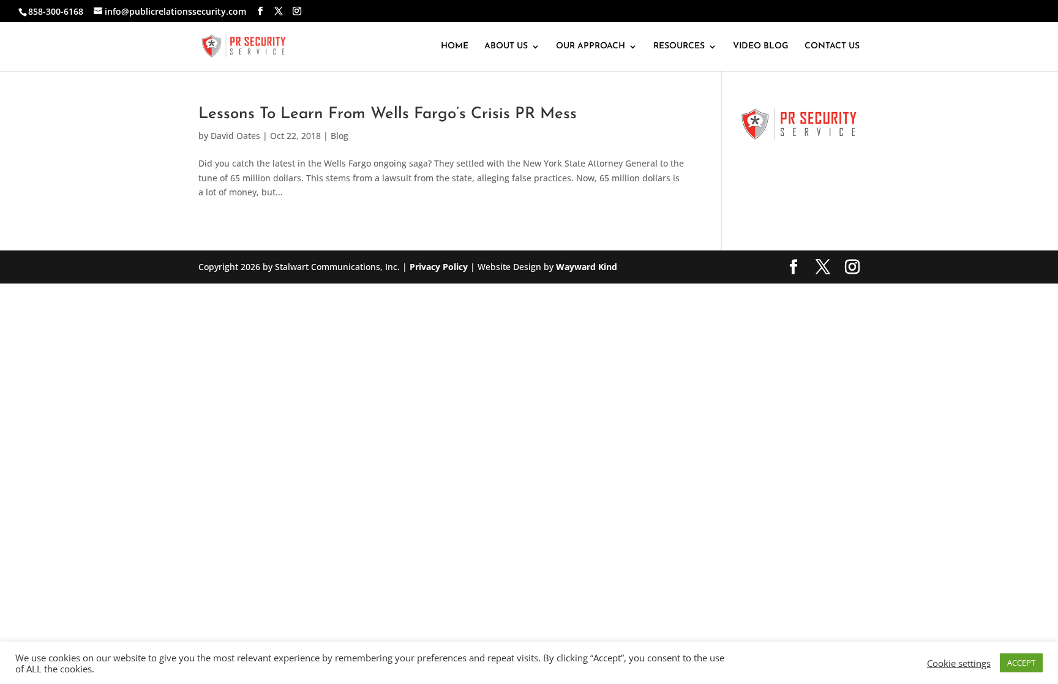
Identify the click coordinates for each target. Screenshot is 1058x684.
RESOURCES (679, 46)
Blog (339, 135)
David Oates (235, 135)
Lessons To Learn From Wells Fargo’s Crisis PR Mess (387, 114)
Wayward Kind (586, 266)
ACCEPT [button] (1021, 662)
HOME (454, 46)
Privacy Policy (439, 266)
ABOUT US (506, 46)
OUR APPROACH (590, 46)
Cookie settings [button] (959, 663)
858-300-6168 (55, 11)
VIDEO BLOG (761, 46)
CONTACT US (832, 46)
